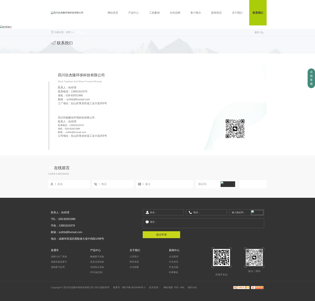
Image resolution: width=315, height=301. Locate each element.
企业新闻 (173, 256)
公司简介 (134, 256)
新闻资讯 (216, 12)
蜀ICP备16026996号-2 (134, 287)
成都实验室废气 (59, 261)
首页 (68, 32)
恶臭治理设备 (97, 261)
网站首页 (113, 12)
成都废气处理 (58, 267)
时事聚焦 (173, 272)
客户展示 (195, 12)
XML (182, 287)
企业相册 (134, 267)
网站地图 (168, 287)
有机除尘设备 (97, 267)
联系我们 (258, 12)
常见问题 (173, 267)
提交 (253, 184)
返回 (256, 32)
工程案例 (154, 12)
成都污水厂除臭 (59, 256)
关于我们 (237, 12)
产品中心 (133, 12)
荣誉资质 (134, 261)
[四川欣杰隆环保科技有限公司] (67, 12)
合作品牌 (175, 12)
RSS (176, 287)
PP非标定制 (96, 272)
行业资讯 (173, 261)
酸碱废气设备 (97, 256)
